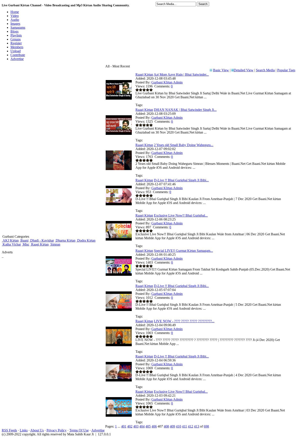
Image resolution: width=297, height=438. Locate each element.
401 (123, 426)
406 (154, 426)
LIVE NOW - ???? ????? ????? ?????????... (184, 321)
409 (172, 426)
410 (178, 426)
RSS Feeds (9, 430)
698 (206, 426)
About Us (37, 430)
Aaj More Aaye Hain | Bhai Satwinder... (181, 74)
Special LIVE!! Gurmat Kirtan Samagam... (183, 250)
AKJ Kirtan (10, 240)
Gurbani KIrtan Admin (167, 82)
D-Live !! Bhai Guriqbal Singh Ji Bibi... (181, 180)
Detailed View (244, 70)
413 (196, 426)
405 (148, 426)
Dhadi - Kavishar (41, 240)
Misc (25, 244)
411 (184, 426)
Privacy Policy (57, 430)
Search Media (265, 70)
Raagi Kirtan (39, 244)
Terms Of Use (79, 430)
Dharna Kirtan (65, 240)
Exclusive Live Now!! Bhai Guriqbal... (181, 215)
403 (135, 426)
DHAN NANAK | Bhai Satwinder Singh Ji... (185, 110)
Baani (24, 240)
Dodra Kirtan (85, 240)
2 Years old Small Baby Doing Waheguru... (183, 145)
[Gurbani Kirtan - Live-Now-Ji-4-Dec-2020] (119, 345)
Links (24, 430)
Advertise (98, 430)
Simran (55, 244)
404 (142, 426)
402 (129, 426)
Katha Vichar (11, 244)
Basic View (221, 70)
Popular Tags (286, 70)
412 (190, 426)
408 (166, 426)
